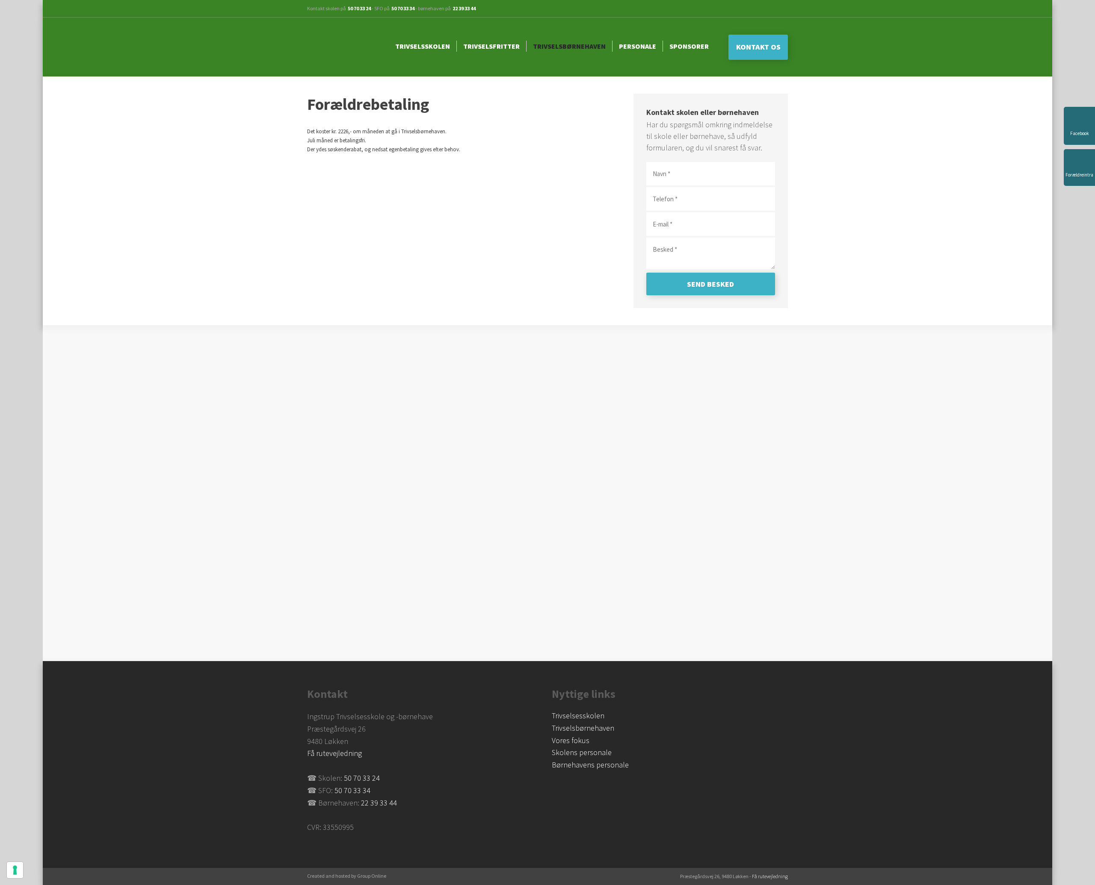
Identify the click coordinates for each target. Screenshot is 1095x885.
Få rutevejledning (334, 753)
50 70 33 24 (359, 8)
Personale (637, 46)
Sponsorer (689, 46)
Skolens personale (582, 752)
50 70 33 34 (402, 8)
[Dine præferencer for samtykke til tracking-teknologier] (15, 870)
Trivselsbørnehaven (569, 46)
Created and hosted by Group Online (346, 876)
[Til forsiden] (343, 47)
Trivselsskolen (422, 46)
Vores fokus (570, 740)
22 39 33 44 (464, 8)
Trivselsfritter (491, 46)
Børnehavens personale (590, 765)
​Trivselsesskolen (578, 715)
